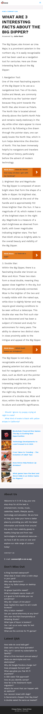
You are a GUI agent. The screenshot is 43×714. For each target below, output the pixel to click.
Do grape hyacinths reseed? (16, 590)
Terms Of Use (27, 709)
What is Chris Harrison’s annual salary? (21, 656)
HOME (4, 11)
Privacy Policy (16, 709)
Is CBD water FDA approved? (16, 677)
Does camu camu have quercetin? (19, 648)
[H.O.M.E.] (5, 2)
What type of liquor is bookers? (17, 622)
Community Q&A (12, 11)
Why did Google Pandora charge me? (20, 665)
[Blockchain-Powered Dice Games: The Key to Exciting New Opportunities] (6, 435)
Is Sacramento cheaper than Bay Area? (21, 697)
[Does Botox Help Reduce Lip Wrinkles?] (6, 467)
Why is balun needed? (13, 610)
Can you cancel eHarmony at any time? (21, 614)
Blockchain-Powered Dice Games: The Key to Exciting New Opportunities (27, 433)
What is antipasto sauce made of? (19, 593)
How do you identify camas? (16, 680)
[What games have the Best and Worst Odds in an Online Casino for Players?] (6, 477)
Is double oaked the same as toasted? (20, 700)
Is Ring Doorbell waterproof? (16, 573)
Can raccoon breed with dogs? (17, 694)
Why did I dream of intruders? (17, 602)
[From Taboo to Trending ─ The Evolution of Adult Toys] (6, 456)
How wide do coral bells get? (16, 645)
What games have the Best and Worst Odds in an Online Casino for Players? (26, 475)
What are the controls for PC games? (20, 631)
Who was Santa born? (13, 581)
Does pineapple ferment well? (17, 668)
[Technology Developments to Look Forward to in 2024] (6, 445)
